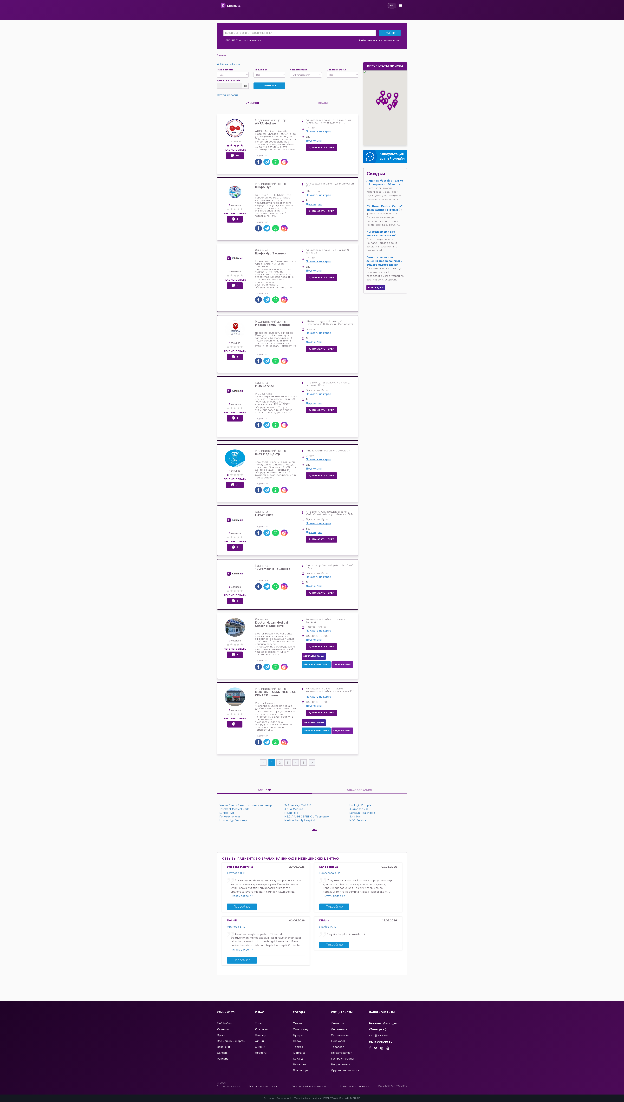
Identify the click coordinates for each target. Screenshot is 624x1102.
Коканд (298, 1059)
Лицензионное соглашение (263, 1086)
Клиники (264, 790)
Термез (298, 1047)
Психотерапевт (341, 1053)
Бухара (298, 1035)
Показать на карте (318, 131)
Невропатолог (341, 1064)
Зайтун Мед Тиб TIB (297, 805)
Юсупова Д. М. (236, 873)
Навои (297, 1041)
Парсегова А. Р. (329, 873)
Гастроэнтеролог (343, 1059)
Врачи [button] (323, 103)
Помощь (260, 1035)
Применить (269, 86)
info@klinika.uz (380, 1035)
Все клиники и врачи (231, 1041)
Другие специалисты (345, 1070)
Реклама (222, 1059)
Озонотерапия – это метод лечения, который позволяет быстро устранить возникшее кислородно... (385, 268)
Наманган (299, 1064)
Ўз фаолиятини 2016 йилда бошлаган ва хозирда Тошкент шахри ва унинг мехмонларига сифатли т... (384, 215)
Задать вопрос (342, 664)
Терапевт (337, 1047)
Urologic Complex (361, 805)
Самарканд (300, 1029)
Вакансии (223, 1047)
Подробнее (242, 906)
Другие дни (314, 141)
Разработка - (392, 1086)
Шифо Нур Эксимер (233, 820)
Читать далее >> (242, 896)
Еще (314, 830)
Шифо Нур (226, 813)
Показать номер (323, 148)
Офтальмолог (340, 1035)
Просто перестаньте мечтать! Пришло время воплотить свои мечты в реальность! (381, 241)
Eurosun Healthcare (362, 813)
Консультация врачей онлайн (392, 156)
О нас (258, 1023)
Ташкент (299, 1023)
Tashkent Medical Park (234, 809)
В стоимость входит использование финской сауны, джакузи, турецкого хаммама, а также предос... (384, 190)
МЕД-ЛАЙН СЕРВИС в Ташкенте (306, 817)
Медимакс (291, 813)
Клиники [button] (252, 103)
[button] (389, 96)
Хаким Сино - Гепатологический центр (245, 805)
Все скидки (376, 288)
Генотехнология (230, 817)
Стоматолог (339, 1023)
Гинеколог (338, 1041)
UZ (391, 6)
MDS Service (357, 820)
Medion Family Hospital (299, 820)
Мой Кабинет (226, 1023)
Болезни (222, 1053)
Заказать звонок (313, 656)
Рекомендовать (235, 150)
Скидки (260, 1047)
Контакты (261, 1029)
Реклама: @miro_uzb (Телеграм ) (384, 1026)
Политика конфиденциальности (309, 1086)
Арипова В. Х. (236, 927)
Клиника (270, 252)
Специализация (359, 790)
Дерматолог (339, 1029)
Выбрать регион (368, 40)
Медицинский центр (270, 122)
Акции (259, 1041)
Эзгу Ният (356, 817)
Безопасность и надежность (354, 1086)
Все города (300, 1070)
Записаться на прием (316, 664)
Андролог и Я (358, 809)
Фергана (299, 1053)
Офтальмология (227, 95)
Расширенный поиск (390, 40)
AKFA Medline (293, 809)
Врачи (221, 1035)
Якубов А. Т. (327, 927)
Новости (260, 1053)
